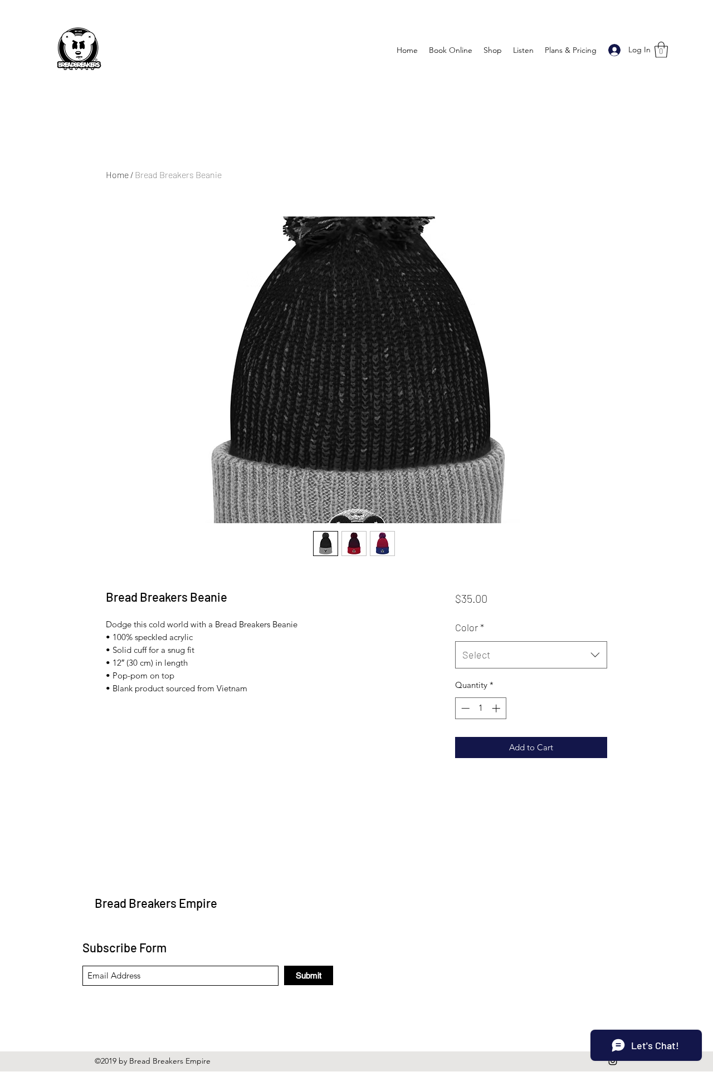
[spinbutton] (480, 708)
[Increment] (497, 708)
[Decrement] (464, 708)
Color (469, 627)
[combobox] (531, 655)
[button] (661, 50)
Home (117, 174)
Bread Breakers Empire (156, 903)
